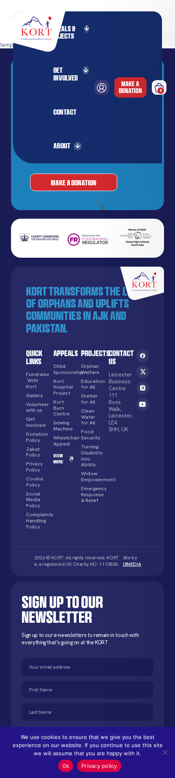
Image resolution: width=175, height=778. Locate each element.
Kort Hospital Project (63, 387)
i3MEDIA (132, 564)
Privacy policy (99, 766)
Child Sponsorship (63, 369)
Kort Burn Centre (61, 408)
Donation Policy (36, 437)
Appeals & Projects (62, 32)
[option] (39, 238)
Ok (66, 766)
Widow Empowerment (91, 476)
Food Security (90, 435)
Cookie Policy (34, 482)
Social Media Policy (33, 500)
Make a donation (130, 87)
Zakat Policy (33, 452)
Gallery (34, 396)
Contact (65, 112)
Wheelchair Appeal (63, 441)
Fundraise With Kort (36, 380)
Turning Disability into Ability (91, 456)
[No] (165, 752)
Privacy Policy (34, 467)
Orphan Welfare (90, 369)
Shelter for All (89, 399)
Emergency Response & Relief (91, 495)
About (61, 145)
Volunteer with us (36, 407)
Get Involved (65, 74)
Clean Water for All (88, 417)
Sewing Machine (63, 426)
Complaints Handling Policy (36, 521)
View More (58, 458)
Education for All (91, 384)
